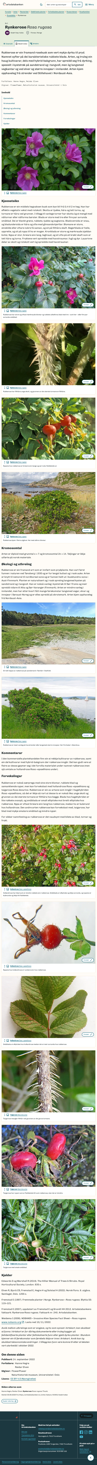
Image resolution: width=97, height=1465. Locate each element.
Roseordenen (72, 12)
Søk (79, 5)
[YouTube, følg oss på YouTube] (81, 1437)
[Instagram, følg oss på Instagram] (86, 1432)
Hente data (47, 1462)
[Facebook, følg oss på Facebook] (81, 1432)
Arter (15, 12)
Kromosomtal (9, 103)
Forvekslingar (9, 119)
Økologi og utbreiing (12, 108)
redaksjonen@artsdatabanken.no (51, 1428)
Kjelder (7, 124)
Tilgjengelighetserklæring (31, 1462)
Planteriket (24, 12)
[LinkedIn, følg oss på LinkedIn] (90, 1432)
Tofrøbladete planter (56, 12)
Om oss (24, 1432)
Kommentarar (9, 113)
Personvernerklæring (10, 1462)
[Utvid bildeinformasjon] (6, 193)
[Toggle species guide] (90, 1457)
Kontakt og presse (28, 1439)
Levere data (57, 1462)
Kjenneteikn (8, 98)
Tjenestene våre (27, 1435)
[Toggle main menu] (89, 4)
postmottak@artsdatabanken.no (51, 1449)
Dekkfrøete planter (38, 12)
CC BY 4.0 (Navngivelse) (23, 1378)
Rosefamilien (84, 12)
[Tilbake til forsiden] (13, 4)
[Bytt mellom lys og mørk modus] (41, 4)
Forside (8, 12)
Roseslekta (11, 15)
